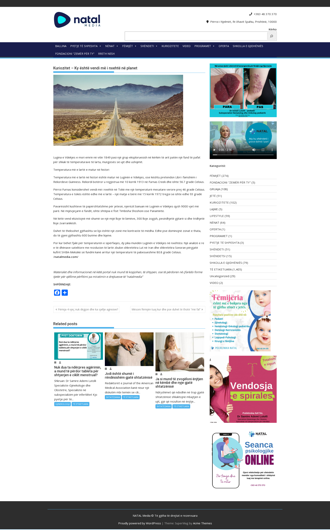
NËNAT (110, 46)
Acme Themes (202, 523)
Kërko (273, 29)
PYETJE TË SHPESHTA (84, 46)
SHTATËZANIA (113, 397)
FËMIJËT (127, 46)
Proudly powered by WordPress (139, 523)
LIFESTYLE (217, 216)
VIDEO (187, 46)
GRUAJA (215, 189)
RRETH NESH (106, 53)
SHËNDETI (147, 46)
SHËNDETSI (218, 256)
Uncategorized (219, 276)
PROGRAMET (202, 46)
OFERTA (224, 46)
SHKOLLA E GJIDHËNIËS (248, 46)
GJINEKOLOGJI (62, 404)
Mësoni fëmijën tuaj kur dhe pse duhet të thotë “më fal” (166, 309)
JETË (213, 196)
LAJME (214, 209)
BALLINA (60, 46)
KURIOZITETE (170, 46)
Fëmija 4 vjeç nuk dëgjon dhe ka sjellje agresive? (88, 309)
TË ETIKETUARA (80, 404)
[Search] (271, 36)
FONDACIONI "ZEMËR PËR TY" (74, 53)
